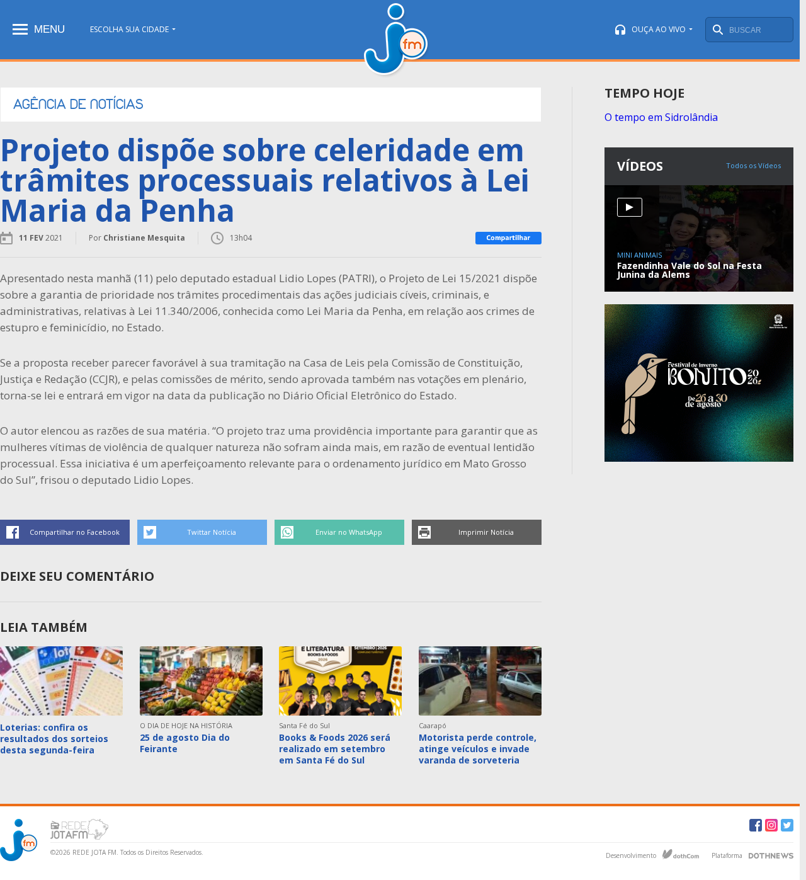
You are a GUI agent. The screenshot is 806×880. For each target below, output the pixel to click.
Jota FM (397, 40)
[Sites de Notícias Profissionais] (771, 854)
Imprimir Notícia (486, 532)
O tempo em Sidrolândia (661, 117)
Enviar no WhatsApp (348, 532)
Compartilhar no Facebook (75, 532)
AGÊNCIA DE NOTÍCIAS (78, 104)
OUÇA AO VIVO (659, 29)
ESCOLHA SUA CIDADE (129, 29)
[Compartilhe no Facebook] (508, 238)
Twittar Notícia (211, 532)
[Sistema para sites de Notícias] (680, 854)
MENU (49, 29)
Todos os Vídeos (753, 165)
